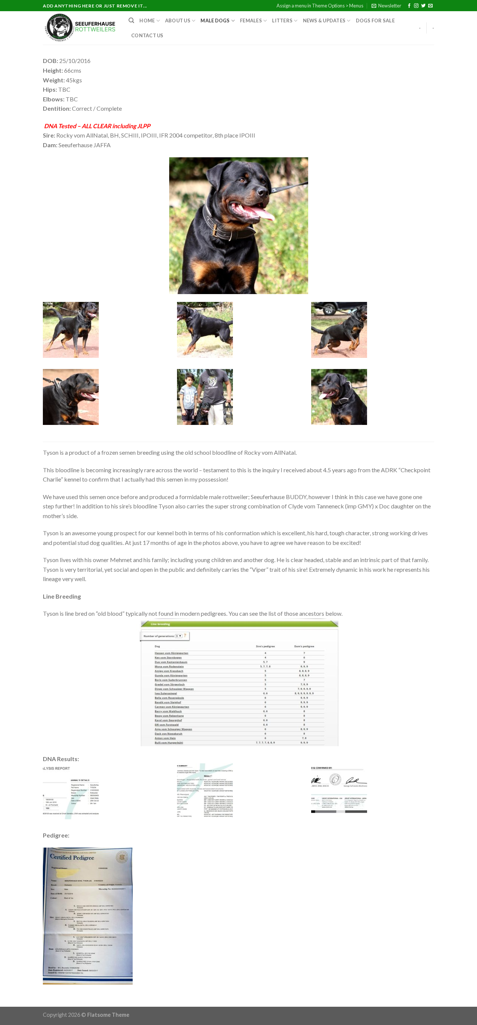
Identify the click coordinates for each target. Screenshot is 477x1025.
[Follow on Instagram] (416, 6)
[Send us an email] (430, 6)
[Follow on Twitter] (423, 6)
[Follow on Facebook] (409, 6)
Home (147, 20)
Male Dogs (215, 20)
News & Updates (324, 20)
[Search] (131, 20)
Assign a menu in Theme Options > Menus (320, 6)
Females (251, 20)
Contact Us (147, 35)
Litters (282, 20)
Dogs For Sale (375, 20)
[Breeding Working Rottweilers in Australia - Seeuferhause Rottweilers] (80, 28)
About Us (177, 20)
